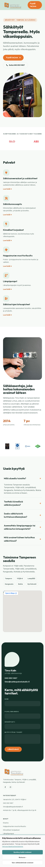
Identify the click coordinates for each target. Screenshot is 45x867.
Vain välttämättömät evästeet (22, 863)
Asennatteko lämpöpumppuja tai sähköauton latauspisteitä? (19, 527)
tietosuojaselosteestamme (12, 847)
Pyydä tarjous (33, 5)
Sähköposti (10, 722)
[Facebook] (5, 787)
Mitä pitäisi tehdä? (13, 732)
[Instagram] (10, 787)
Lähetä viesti (13, 749)
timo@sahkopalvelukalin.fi (17, 682)
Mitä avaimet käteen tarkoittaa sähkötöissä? (19, 539)
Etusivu (6, 823)
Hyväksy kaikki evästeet (22, 852)
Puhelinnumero (12, 711)
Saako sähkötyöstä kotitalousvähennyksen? (15, 515)
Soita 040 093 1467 (17, 65)
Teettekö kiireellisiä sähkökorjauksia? (13, 503)
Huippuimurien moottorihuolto (14, 826)
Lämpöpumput (8, 833)
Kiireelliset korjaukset (11, 830)
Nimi (7, 699)
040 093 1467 (11, 678)
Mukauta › (22, 857)
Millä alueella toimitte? (15, 478)
